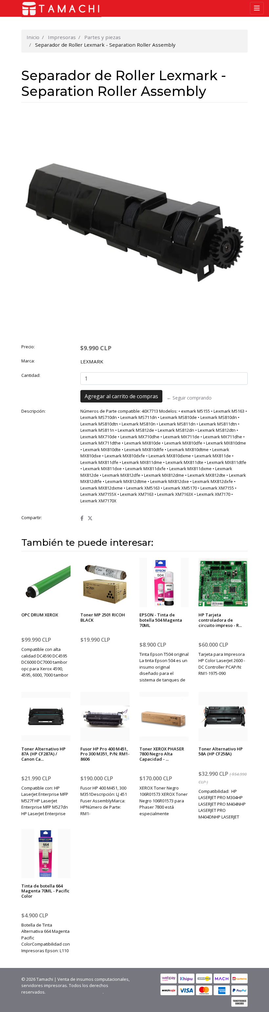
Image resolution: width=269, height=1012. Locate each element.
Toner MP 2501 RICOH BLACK (102, 617)
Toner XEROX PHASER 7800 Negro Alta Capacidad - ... (161, 754)
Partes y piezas (102, 37)
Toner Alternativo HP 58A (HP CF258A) (220, 751)
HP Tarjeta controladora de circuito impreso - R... (220, 620)
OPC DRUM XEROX (39, 615)
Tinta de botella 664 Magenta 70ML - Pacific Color (45, 891)
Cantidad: (30, 375)
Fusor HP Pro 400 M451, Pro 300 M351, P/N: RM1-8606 (105, 754)
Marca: (28, 361)
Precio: (28, 347)
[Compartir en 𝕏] (90, 518)
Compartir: (31, 517)
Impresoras (62, 37)
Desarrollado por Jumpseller (75, 992)
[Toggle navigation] (257, 8)
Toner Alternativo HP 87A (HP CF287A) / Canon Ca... (43, 754)
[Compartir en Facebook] (82, 518)
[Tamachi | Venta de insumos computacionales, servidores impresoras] (58, 8)
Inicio (33, 37)
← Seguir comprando (189, 398)
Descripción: (33, 411)
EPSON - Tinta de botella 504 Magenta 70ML (160, 620)
